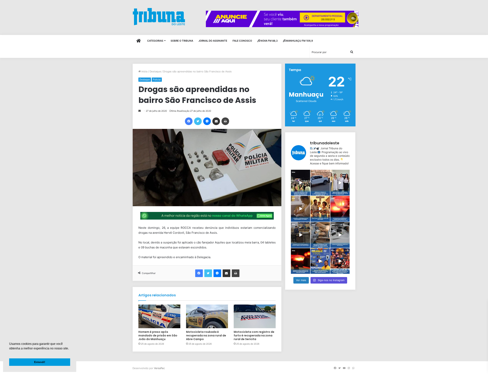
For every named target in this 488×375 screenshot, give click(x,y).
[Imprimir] (225, 121)
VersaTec (159, 368)
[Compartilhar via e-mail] (216, 121)
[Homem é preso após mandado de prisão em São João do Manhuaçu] (159, 316)
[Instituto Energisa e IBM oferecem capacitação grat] (320, 235)
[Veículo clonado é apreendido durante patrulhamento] (320, 183)
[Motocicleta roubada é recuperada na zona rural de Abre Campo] (207, 316)
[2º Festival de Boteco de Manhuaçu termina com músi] (300, 183)
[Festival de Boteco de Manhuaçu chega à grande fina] (320, 261)
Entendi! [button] (39, 362)
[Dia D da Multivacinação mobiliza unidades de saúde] (340, 183)
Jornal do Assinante (212, 40)
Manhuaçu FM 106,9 (299, 40)
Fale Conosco (242, 40)
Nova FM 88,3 (269, 40)
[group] (282, 19)
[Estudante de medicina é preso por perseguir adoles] (340, 209)
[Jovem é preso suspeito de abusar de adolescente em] (300, 261)
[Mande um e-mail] (139, 110)
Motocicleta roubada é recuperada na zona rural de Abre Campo (206, 335)
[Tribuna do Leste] (158, 16)
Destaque (155, 71)
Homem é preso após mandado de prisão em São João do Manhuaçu (157, 335)
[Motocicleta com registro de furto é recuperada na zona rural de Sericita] (255, 316)
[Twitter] (198, 121)
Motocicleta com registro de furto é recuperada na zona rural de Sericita (254, 335)
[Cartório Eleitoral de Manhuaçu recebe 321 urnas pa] (340, 235)
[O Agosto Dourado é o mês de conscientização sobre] (300, 209)
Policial (157, 79)
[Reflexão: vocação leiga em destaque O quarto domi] (320, 209)
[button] (9, 353)
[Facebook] (189, 121)
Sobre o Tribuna (182, 40)
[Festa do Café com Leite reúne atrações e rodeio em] (340, 261)
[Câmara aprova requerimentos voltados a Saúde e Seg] (300, 235)
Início (144, 71)
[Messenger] (207, 121)
